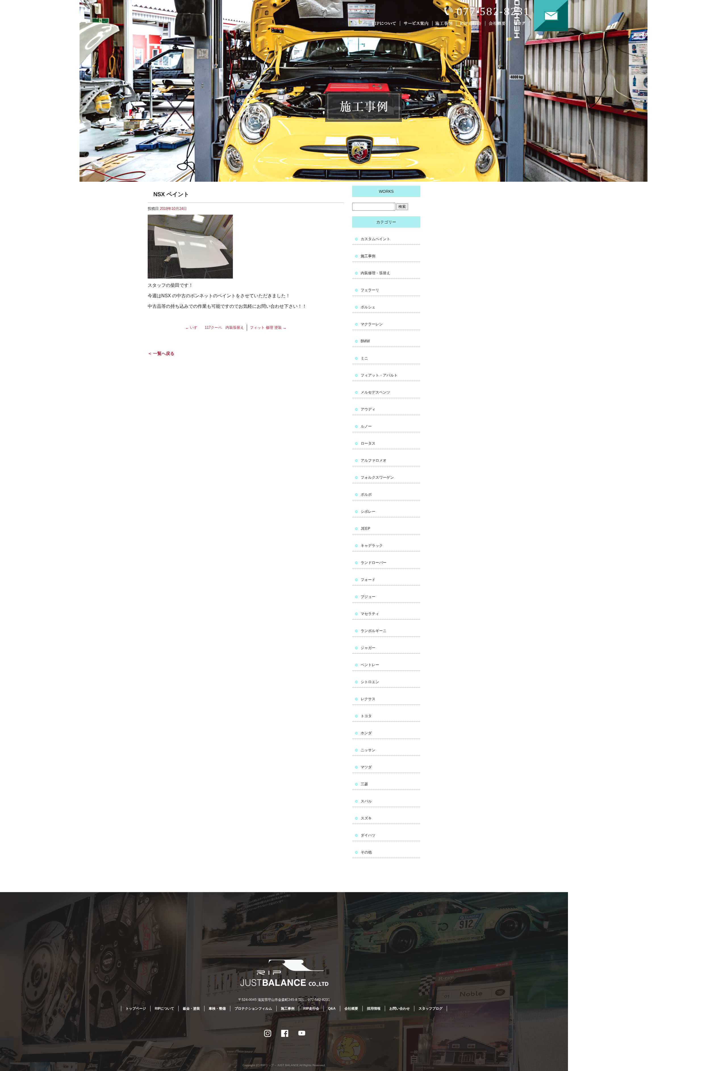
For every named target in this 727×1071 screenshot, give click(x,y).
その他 (366, 852)
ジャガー (368, 648)
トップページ (359, 23)
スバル (366, 801)
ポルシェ (368, 307)
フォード (368, 580)
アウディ (368, 409)
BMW (365, 341)
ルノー (366, 426)
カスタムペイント (375, 239)
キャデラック (372, 545)
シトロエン (370, 682)
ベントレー (370, 665)
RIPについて (385, 23)
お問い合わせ (551, 15)
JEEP (365, 528)
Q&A (332, 1009)
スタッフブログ (430, 1009)
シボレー (368, 511)
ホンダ (366, 733)
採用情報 (374, 1009)
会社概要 (498, 23)
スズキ (366, 818)
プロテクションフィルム (253, 1009)
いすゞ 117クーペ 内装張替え (214, 327)
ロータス (368, 443)
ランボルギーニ (374, 631)
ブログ (523, 23)
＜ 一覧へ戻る (161, 353)
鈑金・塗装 (191, 1009)
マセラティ (370, 614)
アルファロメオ (374, 460)
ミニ (364, 358)
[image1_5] (190, 274)
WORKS (386, 191)
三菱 (364, 784)
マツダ (366, 767)
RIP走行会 (471, 23)
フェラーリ (370, 290)
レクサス (368, 699)
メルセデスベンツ (375, 392)
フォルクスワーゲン (377, 477)
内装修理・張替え (375, 273)
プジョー (368, 597)
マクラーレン (372, 324)
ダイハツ (368, 835)
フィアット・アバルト (379, 375)
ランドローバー (374, 562)
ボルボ (366, 494)
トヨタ (366, 716)
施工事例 (445, 23)
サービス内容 (416, 23)
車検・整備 (217, 1009)
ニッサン (368, 750)
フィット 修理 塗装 (268, 327)
